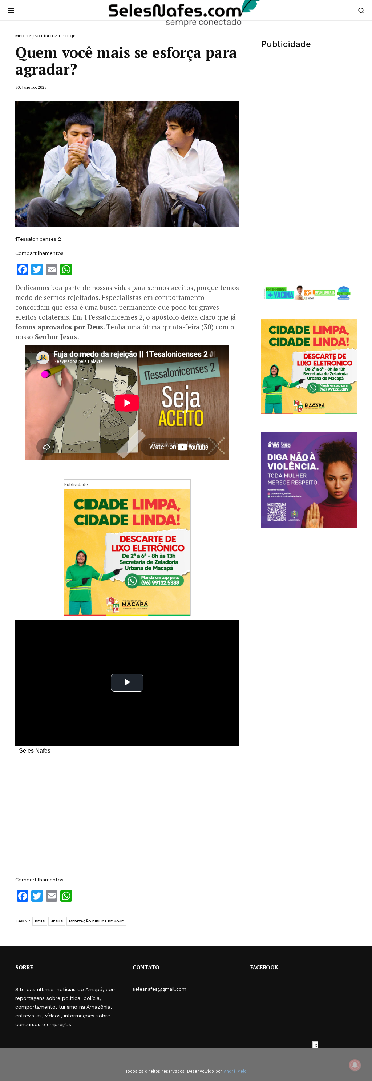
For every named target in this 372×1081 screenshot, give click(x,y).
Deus (40, 921)
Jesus (57, 921)
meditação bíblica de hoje (96, 921)
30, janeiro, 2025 (30, 87)
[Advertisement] (127, 819)
